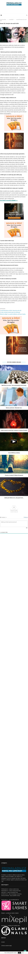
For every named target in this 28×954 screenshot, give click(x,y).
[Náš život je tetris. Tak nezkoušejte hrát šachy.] (14, 374)
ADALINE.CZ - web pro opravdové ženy (9, 892)
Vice (23, 952)
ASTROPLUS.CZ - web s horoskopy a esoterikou (11, 894)
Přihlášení (25, 517)
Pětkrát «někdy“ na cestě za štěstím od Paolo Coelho (13, 314)
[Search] (26, 15)
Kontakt (3, 942)
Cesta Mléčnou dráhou (14, 453)
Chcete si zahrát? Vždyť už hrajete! (14, 475)
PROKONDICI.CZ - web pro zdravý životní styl (10, 890)
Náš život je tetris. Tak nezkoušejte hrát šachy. (14, 385)
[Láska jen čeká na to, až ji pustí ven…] (14, 486)
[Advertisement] (14, 9)
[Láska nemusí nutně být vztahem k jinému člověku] (14, 419)
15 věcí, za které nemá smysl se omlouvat (10, 312)
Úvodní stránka (3, 19)
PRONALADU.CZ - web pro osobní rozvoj (10, 889)
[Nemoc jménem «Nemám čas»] (14, 396)
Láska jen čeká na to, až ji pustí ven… (14, 497)
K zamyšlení (11, 19)
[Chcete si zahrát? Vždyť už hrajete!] (14, 464)
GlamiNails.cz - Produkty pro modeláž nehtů (10, 925)
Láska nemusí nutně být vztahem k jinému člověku (14, 430)
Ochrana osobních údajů (6, 945)
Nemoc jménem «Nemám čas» (14, 408)
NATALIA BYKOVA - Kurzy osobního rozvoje (10, 895)
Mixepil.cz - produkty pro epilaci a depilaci (10, 913)
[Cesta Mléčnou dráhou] (14, 441)
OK (19, 952)
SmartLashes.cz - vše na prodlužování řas (10, 899)
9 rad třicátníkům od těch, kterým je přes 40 (10, 310)
